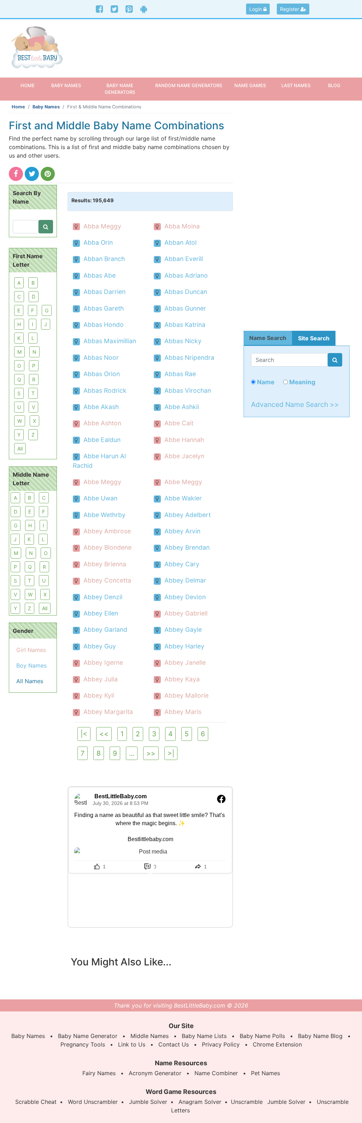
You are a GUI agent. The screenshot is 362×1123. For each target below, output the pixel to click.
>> (151, 753)
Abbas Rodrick (105, 390)
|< (84, 734)
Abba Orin (98, 242)
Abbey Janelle (185, 662)
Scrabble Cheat (36, 1101)
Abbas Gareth (103, 308)
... (131, 753)
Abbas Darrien (104, 291)
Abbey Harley (184, 646)
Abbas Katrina (184, 324)
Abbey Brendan (187, 547)
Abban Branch (104, 258)
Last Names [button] (295, 85)
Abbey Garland (105, 629)
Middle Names (149, 1035)
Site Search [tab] (313, 338)
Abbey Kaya (182, 679)
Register (290, 9)
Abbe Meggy (102, 482)
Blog (334, 85)
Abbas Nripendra (189, 357)
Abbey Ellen (100, 613)
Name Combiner (216, 1073)
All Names (29, 681)
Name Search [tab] (267, 337)
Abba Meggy (102, 226)
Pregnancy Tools (82, 1044)
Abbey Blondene (107, 547)
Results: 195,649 (92, 200)
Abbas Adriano (186, 275)
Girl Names (31, 649)
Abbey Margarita (108, 711)
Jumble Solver (148, 1101)
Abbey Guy (99, 646)
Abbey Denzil (102, 597)
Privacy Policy (221, 1044)
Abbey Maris (183, 711)
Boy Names (31, 665)
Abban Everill (183, 258)
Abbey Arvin (182, 531)
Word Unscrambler (93, 1101)
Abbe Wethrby (104, 514)
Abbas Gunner (185, 308)
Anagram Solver (200, 1101)
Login (256, 9)
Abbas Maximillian (109, 341)
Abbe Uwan (100, 498)
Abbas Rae (180, 374)
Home (32, 85)
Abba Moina (182, 226)
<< (104, 734)
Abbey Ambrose (107, 531)
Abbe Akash (101, 406)
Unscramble (247, 1101)
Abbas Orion (101, 374)
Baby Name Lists (204, 1035)
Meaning (301, 382)
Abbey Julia (100, 679)
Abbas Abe (99, 275)
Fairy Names (99, 1073)
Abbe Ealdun (102, 439)
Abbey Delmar (185, 580)
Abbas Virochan (187, 390)
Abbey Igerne (103, 662)
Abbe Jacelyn (184, 456)
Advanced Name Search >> (295, 404)
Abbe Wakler (183, 498)
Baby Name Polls (262, 1035)
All (20, 449)
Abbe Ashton (102, 423)
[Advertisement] (225, 44)
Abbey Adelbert (187, 514)
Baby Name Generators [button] (120, 89)
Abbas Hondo (103, 324)
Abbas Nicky (183, 341)
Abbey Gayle (183, 629)
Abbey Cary (181, 564)
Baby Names (46, 106)
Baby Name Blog (320, 1035)
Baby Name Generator (87, 1035)
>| (171, 753)
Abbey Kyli (98, 695)
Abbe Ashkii (181, 406)
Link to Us (131, 1044)
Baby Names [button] (66, 85)
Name (265, 382)
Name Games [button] (250, 85)
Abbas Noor (101, 357)
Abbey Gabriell (186, 613)
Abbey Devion (185, 597)
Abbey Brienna (104, 564)
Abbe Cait (178, 423)
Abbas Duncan (185, 291)
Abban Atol (180, 242)
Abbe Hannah (184, 439)
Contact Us (173, 1044)
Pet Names (265, 1073)
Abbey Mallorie (186, 695)
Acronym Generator (155, 1073)
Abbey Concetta (107, 580)
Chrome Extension (277, 1044)
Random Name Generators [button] (188, 85)
